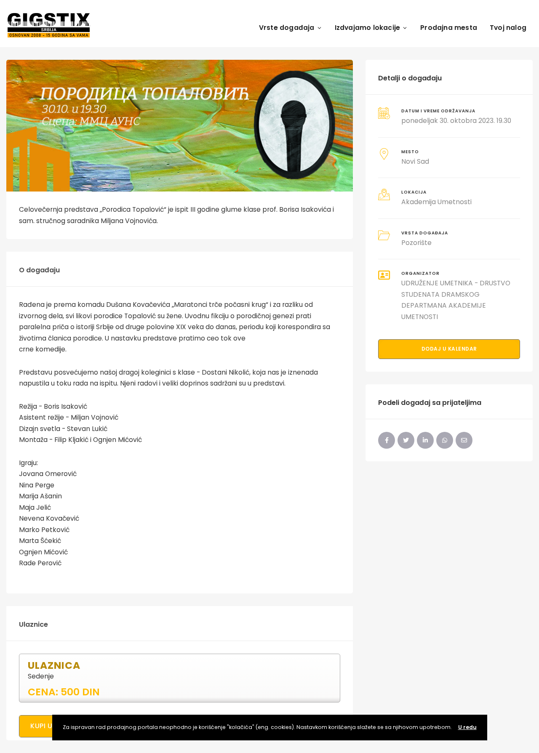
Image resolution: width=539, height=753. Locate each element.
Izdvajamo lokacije (367, 27)
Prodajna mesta (448, 27)
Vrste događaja (287, 27)
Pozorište (416, 242)
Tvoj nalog (508, 27)
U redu (467, 727)
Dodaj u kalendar (449, 348)
